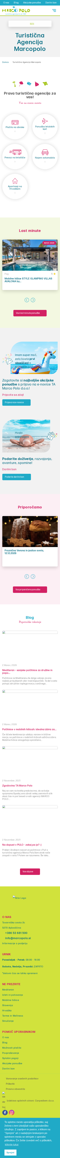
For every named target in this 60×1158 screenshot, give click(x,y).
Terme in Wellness (12, 1016)
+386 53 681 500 (16, 933)
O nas (6, 2)
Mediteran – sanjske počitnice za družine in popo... (27, 672)
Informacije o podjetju (15, 943)
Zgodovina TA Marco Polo (17, 785)
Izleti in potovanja (12, 995)
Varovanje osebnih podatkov (22, 1078)
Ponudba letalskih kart (45, 127)
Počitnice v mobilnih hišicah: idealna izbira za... (29, 729)
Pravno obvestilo (15, 1089)
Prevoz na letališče (15, 157)
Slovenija (7, 1005)
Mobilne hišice (10, 1000)
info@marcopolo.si (18, 938)
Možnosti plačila (11, 1048)
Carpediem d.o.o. (44, 1100)
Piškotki (10, 1084)
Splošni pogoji (10, 1058)
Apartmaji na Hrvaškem (15, 187)
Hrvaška (7, 1010)
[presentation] (27, 300)
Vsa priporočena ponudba (28, 589)
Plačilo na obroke (15, 127)
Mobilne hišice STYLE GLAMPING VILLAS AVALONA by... (28, 280)
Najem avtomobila (45, 157)
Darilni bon (51, 2)
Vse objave (28, 871)
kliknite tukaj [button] (11, 1144)
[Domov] (16, 10)
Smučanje (8, 1021)
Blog (16, 2)
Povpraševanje (10, 1053)
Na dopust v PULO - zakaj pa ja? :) (22, 844)
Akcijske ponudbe (32, 2)
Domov (5, 62)
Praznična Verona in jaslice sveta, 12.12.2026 (24, 552)
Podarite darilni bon (14, 477)
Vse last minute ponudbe (28, 313)
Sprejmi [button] (10, 1152)
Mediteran (8, 989)
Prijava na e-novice (14, 402)
